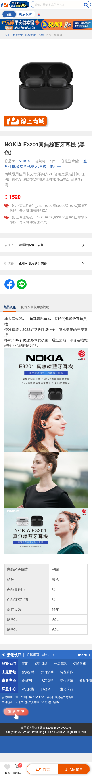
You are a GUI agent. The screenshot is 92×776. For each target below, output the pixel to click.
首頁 (7, 35)
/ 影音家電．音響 (34, 35)
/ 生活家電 (17, 35)
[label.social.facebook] (9, 284)
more (82, 654)
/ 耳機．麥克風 (53, 35)
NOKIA (24, 160)
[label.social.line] (22, 284)
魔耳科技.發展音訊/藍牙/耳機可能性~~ (45, 163)
